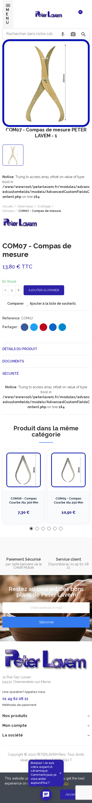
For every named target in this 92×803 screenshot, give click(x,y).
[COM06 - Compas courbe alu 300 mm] (23, 470)
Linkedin (53, 327)
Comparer (15, 303)
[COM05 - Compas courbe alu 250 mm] (68, 470)
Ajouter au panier (44, 290)
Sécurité (10, 373)
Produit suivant (86, 208)
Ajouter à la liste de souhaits (53, 303)
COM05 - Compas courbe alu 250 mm (68, 500)
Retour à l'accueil (80, 208)
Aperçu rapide (32, 476)
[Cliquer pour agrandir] (8, 135)
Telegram (62, 327)
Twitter (34, 327)
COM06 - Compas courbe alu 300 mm (23, 500)
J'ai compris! (74, 794)
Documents (13, 361)
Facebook (24, 327)
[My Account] (87, 14)
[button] (31, 528)
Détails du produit (19, 349)
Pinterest (43, 327)
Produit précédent (74, 208)
